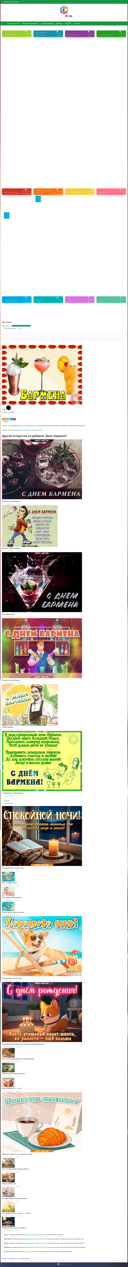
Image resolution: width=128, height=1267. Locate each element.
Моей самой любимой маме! (12, 897)
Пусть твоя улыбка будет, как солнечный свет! (18, 1059)
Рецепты (77, 23)
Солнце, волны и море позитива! (13, 912)
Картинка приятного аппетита (36, 1239)
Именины (59, 23)
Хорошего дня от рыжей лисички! (13, 1073)
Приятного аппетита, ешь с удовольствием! (17, 1154)
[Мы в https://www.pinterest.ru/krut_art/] (124, 1)
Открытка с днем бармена (11, 680)
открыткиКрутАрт (36, 430)
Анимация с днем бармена (11, 501)
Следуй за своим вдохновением (34, 1234)
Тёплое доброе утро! (9, 1184)
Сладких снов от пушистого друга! (14, 1228)
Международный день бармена (19, 430)
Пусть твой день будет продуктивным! (15, 1169)
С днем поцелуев (29, 1251)
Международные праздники (21, 326)
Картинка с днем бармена (11, 548)
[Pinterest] (14, 419)
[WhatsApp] (3, 419)
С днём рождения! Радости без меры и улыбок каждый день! (23, 1044)
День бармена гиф (8, 614)
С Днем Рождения (47, 23)
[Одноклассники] (6, 419)
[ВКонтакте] (11, 419)
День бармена (7, 326)
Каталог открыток (13, 23)
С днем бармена (7, 727)
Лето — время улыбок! (9, 883)
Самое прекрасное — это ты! (12, 1088)
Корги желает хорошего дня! (12, 978)
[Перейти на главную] (4, 23)
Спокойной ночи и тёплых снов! (13, 868)
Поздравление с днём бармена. (13, 793)
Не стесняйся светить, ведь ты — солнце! (16, 1213)
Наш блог (68, 23)
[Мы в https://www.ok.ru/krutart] (122, 1)
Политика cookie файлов (118, 1261)
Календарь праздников (30, 23)
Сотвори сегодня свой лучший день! (14, 1198)
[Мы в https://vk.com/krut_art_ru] (120, 1)
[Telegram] (9, 419)
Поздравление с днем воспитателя (35, 1243)
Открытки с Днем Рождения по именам (94, 1261)
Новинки (7, 801)
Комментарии (8, 803)
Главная (27, 1261)
